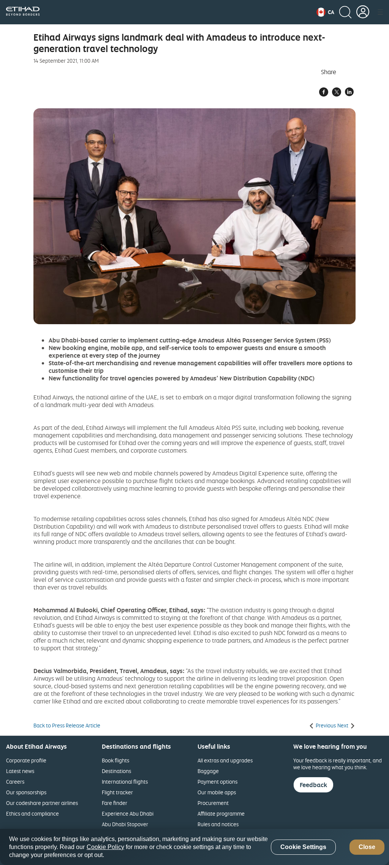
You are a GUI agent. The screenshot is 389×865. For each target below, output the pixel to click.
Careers (15, 781)
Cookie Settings (303, 847)
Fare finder (114, 802)
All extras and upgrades (225, 760)
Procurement (213, 802)
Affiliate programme (221, 813)
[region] (194, 847)
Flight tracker (117, 792)
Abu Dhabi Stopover (125, 824)
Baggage (208, 771)
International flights (125, 781)
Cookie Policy (105, 847)
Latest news (20, 771)
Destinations (116, 771)
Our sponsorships (26, 792)
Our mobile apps (217, 792)
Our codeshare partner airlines (42, 802)
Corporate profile (26, 760)
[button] (325, 12)
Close (367, 847)
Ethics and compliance (32, 813)
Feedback (313, 785)
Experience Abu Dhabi (127, 813)
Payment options (217, 781)
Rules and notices (218, 824)
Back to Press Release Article (66, 725)
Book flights (115, 760)
